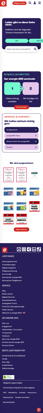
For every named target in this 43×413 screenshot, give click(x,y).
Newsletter (12, 392)
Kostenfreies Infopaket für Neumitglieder (19, 387)
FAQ (4, 392)
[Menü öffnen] (39, 2)
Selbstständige (8, 368)
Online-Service (7, 309)
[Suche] (30, 2)
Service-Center (8, 345)
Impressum (32, 392)
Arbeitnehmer (7, 365)
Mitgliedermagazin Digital (12, 383)
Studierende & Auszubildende (13, 355)
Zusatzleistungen (8, 264)
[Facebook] (19, 249)
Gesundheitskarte (9, 300)
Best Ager (6, 362)
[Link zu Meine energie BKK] (34, 2)
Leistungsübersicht (9, 261)
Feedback (6, 336)
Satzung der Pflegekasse (12, 280)
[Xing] (29, 249)
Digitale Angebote (9, 268)
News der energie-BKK (11, 339)
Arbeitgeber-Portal (9, 303)
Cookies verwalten (22, 397)
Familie (4, 359)
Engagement (7, 326)
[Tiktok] (39, 249)
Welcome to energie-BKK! (12, 313)
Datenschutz (8, 397)
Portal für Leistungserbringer (13, 306)
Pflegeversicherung (9, 271)
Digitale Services (8, 297)
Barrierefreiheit (9, 402)
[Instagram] (24, 249)
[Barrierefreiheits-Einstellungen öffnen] (39, 410)
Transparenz (7, 333)
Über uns (5, 323)
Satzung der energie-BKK (12, 277)
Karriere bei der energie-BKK (13, 342)
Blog (3, 291)
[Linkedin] (34, 249)
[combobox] (19, 49)
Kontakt (22, 392)
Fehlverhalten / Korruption (12, 329)
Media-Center (7, 294)
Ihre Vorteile (6, 274)
